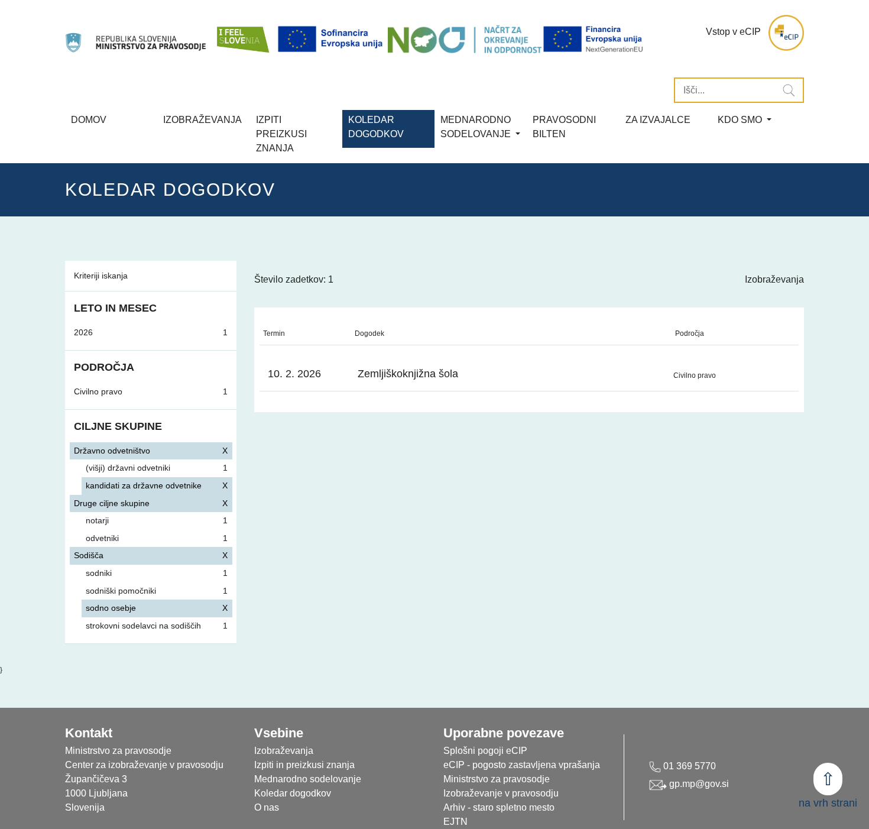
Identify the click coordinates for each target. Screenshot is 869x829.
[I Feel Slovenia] (242, 33)
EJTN (455, 822)
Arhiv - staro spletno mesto (499, 807)
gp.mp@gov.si (698, 784)
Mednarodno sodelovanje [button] (476, 127)
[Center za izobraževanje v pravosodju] (137, 33)
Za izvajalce (657, 120)
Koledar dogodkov (292, 793)
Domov (88, 120)
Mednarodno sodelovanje (307, 779)
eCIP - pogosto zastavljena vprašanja (521, 765)
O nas (266, 807)
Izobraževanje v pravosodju (501, 793)
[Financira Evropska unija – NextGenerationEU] (593, 39)
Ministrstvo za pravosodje (496, 779)
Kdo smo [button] (741, 120)
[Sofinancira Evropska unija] (332, 39)
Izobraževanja (202, 120)
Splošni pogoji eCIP (485, 751)
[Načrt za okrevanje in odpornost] (464, 39)
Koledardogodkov (376, 127)
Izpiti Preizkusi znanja (281, 134)
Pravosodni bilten (564, 127)
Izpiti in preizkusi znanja (304, 765)
